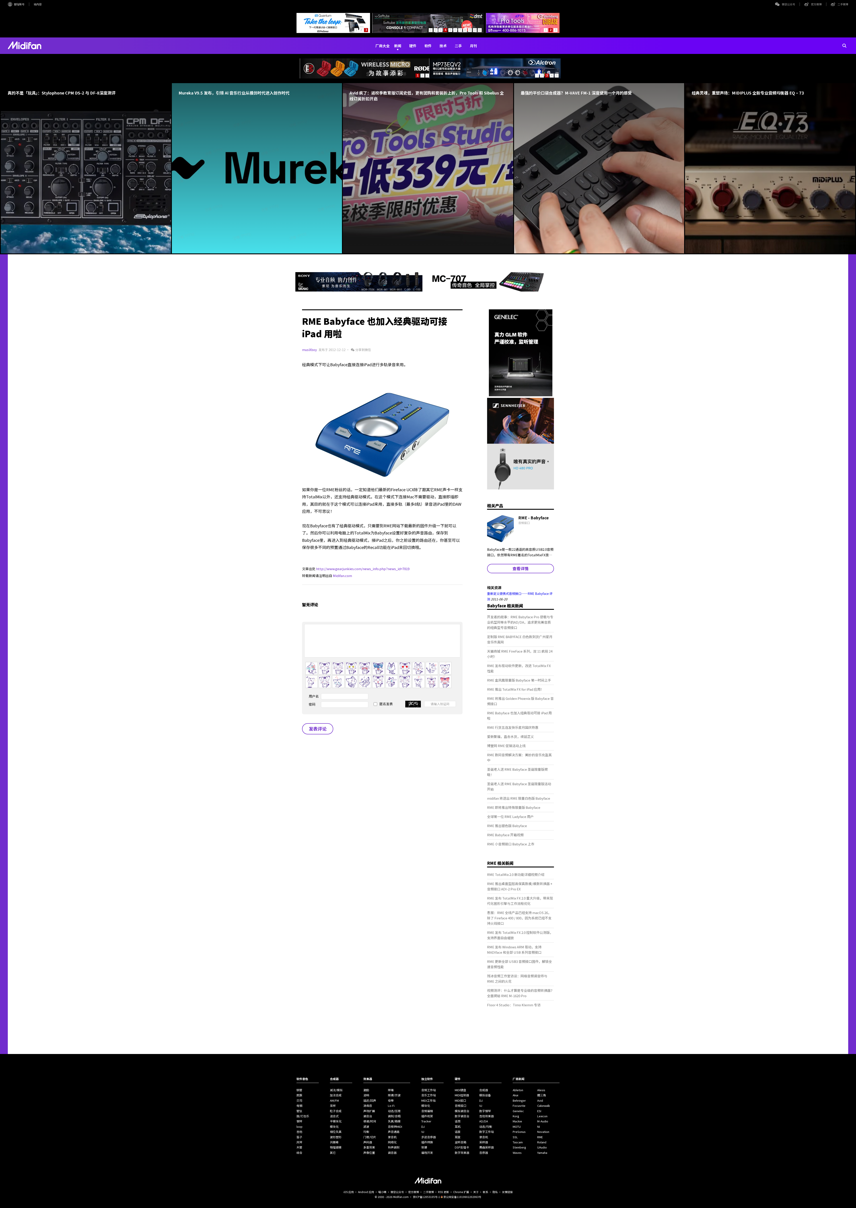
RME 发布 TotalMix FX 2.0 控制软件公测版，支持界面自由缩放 (520, 935)
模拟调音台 (462, 1111)
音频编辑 (427, 1111)
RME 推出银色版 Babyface (507, 825)
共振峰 (334, 1142)
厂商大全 (382, 45)
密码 (312, 704)
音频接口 (460, 1105)
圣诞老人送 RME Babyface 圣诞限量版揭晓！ (517, 772)
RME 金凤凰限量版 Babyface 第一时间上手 (519, 680)
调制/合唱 (394, 1116)
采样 (333, 1105)
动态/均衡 (485, 1126)
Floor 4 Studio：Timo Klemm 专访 (514, 1005)
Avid (540, 1100)
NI (538, 1126)
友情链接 (507, 1192)
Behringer (519, 1100)
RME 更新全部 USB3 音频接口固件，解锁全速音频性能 (519, 964)
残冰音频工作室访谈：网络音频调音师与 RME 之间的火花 (517, 979)
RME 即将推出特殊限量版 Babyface (513, 807)
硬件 (412, 45)
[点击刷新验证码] (413, 704)
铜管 (299, 1090)
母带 (391, 1100)
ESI (539, 1111)
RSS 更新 (443, 1192)
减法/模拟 (336, 1090)
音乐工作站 (428, 1095)
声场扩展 (369, 1111)
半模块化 (336, 1121)
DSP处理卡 (462, 1147)
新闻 (397, 45)
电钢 (299, 1105)
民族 (299, 1095)
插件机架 (427, 1116)
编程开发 (427, 1152)
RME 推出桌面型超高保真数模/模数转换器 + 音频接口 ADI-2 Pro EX (519, 886)
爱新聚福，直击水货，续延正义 (510, 736)
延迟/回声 (369, 1100)
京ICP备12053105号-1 (426, 1197)
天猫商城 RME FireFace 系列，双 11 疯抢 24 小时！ (519, 654)
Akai (515, 1095)
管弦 (299, 1111)
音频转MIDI (395, 1126)
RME (540, 1137)
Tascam (518, 1142)
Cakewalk (543, 1105)
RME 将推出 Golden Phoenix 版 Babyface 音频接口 (520, 701)
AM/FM (334, 1100)
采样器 (483, 1142)
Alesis (541, 1090)
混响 (366, 1095)
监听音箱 (460, 1142)
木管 (299, 1147)
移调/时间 (369, 1121)
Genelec (518, 1111)
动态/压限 (394, 1111)
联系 (485, 1192)
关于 (476, 1192)
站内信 (38, 4)
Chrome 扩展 (461, 1192)
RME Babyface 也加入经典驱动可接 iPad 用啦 (519, 716)
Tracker (426, 1121)
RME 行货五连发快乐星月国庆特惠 (512, 727)
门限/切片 (369, 1137)
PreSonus (519, 1132)
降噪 (391, 1090)
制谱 (424, 1147)
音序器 (483, 1152)
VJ (422, 1132)
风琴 (299, 1142)
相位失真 (336, 1132)
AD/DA (483, 1121)
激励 (366, 1090)
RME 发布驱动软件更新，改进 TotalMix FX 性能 (519, 668)
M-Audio (542, 1121)
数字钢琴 (485, 1111)
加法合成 (336, 1095)
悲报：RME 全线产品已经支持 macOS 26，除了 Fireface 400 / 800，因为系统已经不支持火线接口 (519, 918)
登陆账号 (19, 4)
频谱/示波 (394, 1095)
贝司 (299, 1100)
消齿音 (367, 1105)
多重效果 (369, 1147)
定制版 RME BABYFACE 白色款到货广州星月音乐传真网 (519, 639)
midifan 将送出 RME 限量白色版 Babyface (518, 798)
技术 (443, 45)
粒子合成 (336, 1111)
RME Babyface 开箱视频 (505, 834)
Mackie (517, 1121)
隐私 (495, 1192)
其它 (333, 1152)
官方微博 (816, 4)
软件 (428, 45)
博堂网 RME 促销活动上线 (506, 745)
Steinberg (519, 1147)
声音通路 (393, 1132)
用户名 (314, 696)
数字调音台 (462, 1116)
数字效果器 (462, 1152)
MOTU (517, 1126)
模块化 (334, 1126)
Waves (517, 1152)
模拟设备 (485, 1095)
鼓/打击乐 (302, 1116)
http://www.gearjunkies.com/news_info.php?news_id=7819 (362, 568)
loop (299, 1126)
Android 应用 (366, 1192)
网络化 (392, 1142)
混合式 (334, 1116)
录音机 (392, 1137)
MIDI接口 (460, 1100)
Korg (516, 1116)
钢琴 (299, 1121)
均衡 (366, 1132)
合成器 (483, 1090)
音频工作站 (428, 1090)
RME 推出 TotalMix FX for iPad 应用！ (515, 689)
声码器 (367, 1142)
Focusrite (519, 1105)
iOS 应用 (349, 1192)
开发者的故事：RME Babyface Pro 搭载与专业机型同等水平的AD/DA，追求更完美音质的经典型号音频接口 (520, 622)
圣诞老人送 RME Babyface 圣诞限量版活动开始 (519, 786)
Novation (543, 1132)
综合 (299, 1152)
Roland (541, 1142)
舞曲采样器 (486, 1147)
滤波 (366, 1126)
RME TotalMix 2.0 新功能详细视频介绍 (515, 874)
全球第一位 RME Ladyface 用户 (510, 816)
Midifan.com (342, 575)
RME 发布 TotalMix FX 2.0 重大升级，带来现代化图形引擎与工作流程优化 (520, 901)
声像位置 (369, 1152)
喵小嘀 (382, 1192)
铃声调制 (393, 1147)
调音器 (392, 1152)
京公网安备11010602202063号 (462, 1197)
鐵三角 (541, 1095)
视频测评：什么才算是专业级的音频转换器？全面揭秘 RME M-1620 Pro (520, 993)
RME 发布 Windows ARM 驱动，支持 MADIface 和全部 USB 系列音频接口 (514, 950)
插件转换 (427, 1142)
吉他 (299, 1132)
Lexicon (542, 1116)
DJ (423, 1126)
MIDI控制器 (462, 1095)
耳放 (458, 1137)
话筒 (458, 1121)
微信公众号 (788, 4)
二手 (458, 45)
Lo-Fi (391, 1105)
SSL (515, 1137)
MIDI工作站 (428, 1100)
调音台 (367, 1116)
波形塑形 (336, 1137)
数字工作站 (486, 1132)
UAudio (542, 1147)
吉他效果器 (486, 1116)
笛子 (299, 1137)
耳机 (458, 1126)
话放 (458, 1132)
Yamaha (542, 1152)
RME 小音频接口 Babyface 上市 (510, 844)
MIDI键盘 (460, 1090)
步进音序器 (428, 1137)
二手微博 (842, 4)
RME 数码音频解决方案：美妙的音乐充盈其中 (519, 757)
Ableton (518, 1090)
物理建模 (336, 1147)
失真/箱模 (394, 1121)
